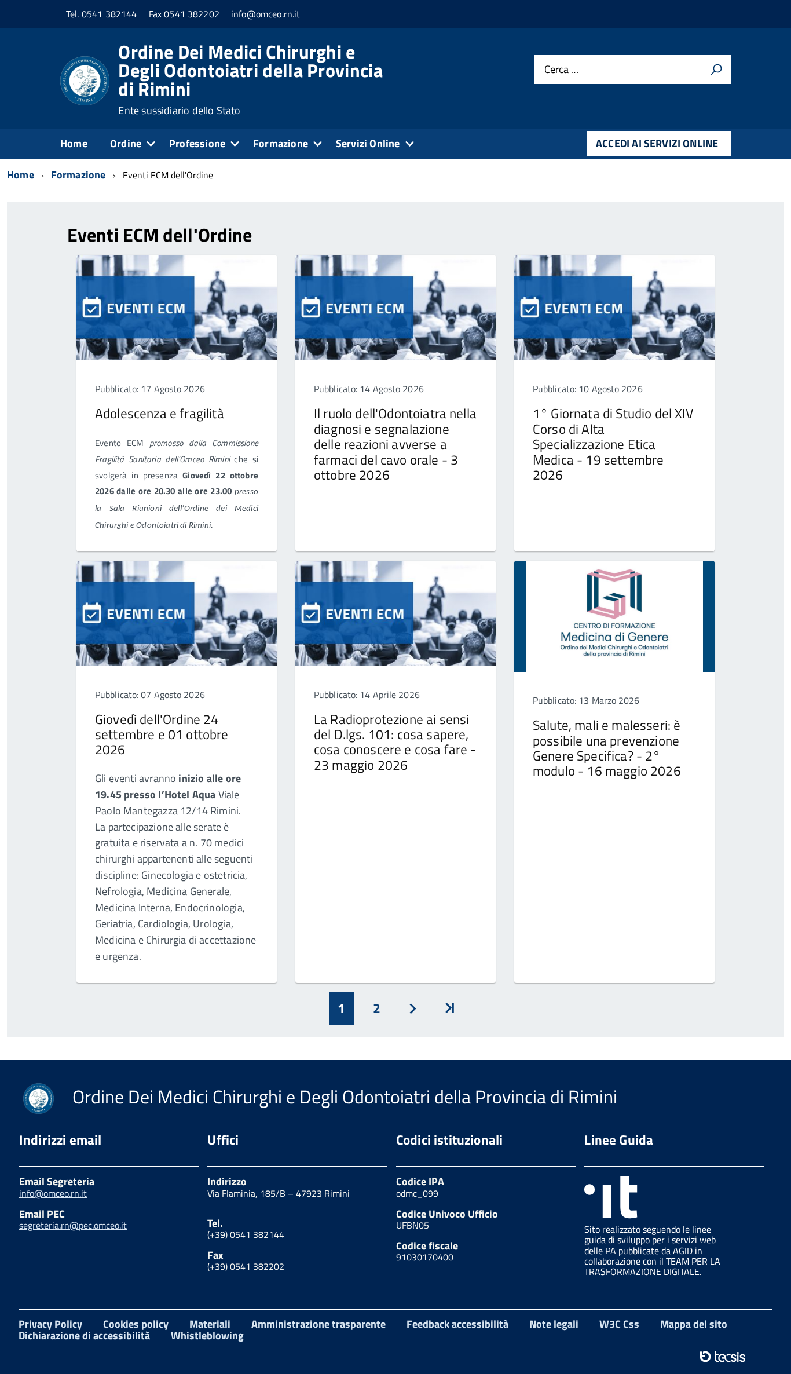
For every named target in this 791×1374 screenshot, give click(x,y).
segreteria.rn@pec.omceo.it (73, 1225)
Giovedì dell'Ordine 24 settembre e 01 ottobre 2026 (162, 734)
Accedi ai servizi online (657, 143)
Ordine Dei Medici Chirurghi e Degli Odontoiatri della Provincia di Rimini (250, 79)
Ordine (125, 143)
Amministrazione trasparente (318, 1324)
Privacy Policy (50, 1324)
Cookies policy (136, 1324)
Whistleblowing (207, 1335)
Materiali (209, 1324)
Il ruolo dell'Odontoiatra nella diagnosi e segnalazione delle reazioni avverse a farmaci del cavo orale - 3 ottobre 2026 (395, 444)
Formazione (280, 143)
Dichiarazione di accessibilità (84, 1335)
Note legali (553, 1324)
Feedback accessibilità (457, 1324)
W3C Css (619, 1324)
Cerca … (561, 69)
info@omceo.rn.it (53, 1193)
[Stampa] (716, 69)
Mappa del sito (693, 1324)
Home (73, 143)
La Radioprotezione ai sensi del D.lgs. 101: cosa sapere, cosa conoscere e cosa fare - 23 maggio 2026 (395, 742)
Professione (197, 143)
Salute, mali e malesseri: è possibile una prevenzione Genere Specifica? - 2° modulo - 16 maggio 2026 (607, 748)
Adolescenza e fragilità (159, 413)
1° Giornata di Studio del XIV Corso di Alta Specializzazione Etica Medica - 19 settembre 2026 (613, 444)
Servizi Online (368, 143)
